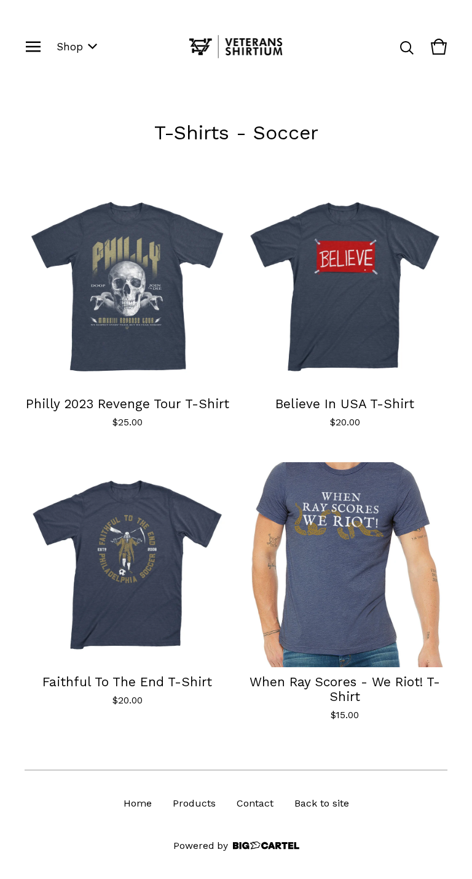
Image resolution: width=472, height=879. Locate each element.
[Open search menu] (407, 47)
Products (194, 803)
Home (138, 803)
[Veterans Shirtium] (236, 46)
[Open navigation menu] (33, 47)
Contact (255, 803)
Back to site (321, 803)
